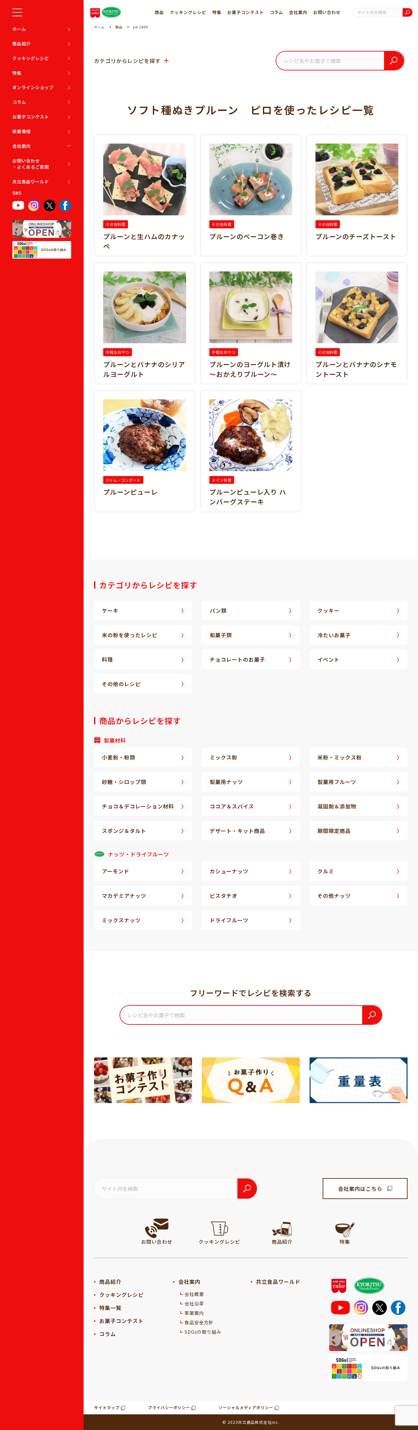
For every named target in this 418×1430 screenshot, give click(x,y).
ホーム (19, 29)
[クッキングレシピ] (219, 1228)
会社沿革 (194, 1303)
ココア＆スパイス (232, 806)
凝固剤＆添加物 (336, 806)
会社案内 (21, 146)
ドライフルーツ (229, 920)
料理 (107, 659)
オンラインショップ (33, 88)
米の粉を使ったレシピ (129, 635)
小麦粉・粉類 (118, 757)
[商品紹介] (282, 1228)
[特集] (345, 1228)
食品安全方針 (199, 1322)
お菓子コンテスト (30, 117)
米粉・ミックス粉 (339, 757)
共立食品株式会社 (255, 1422)
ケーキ (110, 610)
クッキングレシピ (30, 58)
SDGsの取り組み (203, 1332)
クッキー (328, 610)
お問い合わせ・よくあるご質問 (30, 164)
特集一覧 (110, 1308)
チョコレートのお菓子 (237, 659)
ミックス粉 (223, 757)
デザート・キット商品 (237, 831)
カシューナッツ (229, 871)
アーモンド (115, 871)
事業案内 (194, 1313)
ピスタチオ (223, 896)
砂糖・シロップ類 (124, 782)
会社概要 (194, 1294)
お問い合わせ (327, 12)
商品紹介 (21, 43)
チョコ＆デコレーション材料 (138, 806)
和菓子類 (221, 635)
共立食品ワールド (30, 181)
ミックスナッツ (121, 920)
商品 (159, 12)
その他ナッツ (334, 896)
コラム (19, 102)
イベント (328, 659)
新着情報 (21, 131)
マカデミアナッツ (124, 896)
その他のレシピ (121, 684)
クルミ (325, 871)
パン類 (218, 610)
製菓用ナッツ (226, 782)
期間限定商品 (334, 831)
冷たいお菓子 (334, 635)
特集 (17, 73)
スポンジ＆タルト (124, 831)
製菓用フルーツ (336, 782)
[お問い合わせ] (156, 1228)
